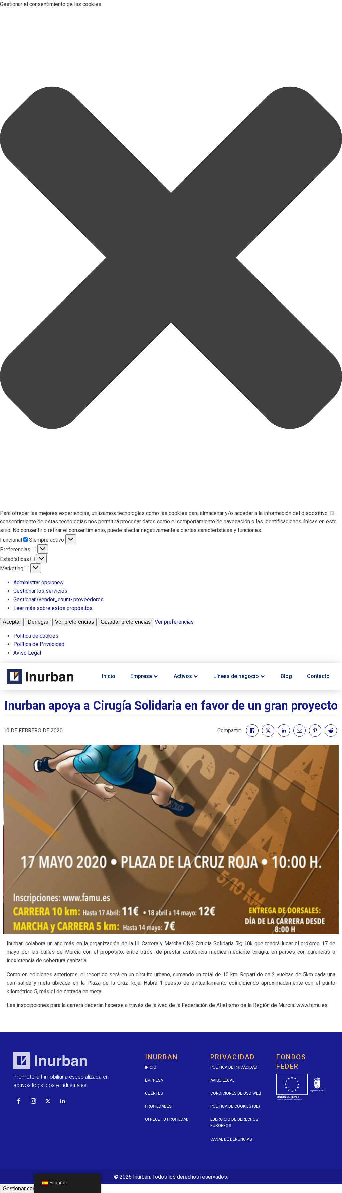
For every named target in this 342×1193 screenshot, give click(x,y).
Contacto (318, 676)
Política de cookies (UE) (235, 1106)
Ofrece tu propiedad (167, 1119)
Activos (183, 676)
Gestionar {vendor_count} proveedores (58, 599)
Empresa (141, 676)
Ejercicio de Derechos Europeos (234, 1122)
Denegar (38, 622)
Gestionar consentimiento (33, 1188)
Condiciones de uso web (235, 1093)
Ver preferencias (74, 622)
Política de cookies (35, 636)
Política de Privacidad (38, 644)
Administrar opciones (38, 582)
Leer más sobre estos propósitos (53, 608)
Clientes (154, 1093)
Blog (286, 676)
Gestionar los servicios (40, 591)
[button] (171, 259)
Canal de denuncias (231, 1139)
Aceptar (12, 622)
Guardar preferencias (126, 622)
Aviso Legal (27, 653)
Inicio (108, 676)
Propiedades (158, 1106)
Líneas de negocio (236, 676)
